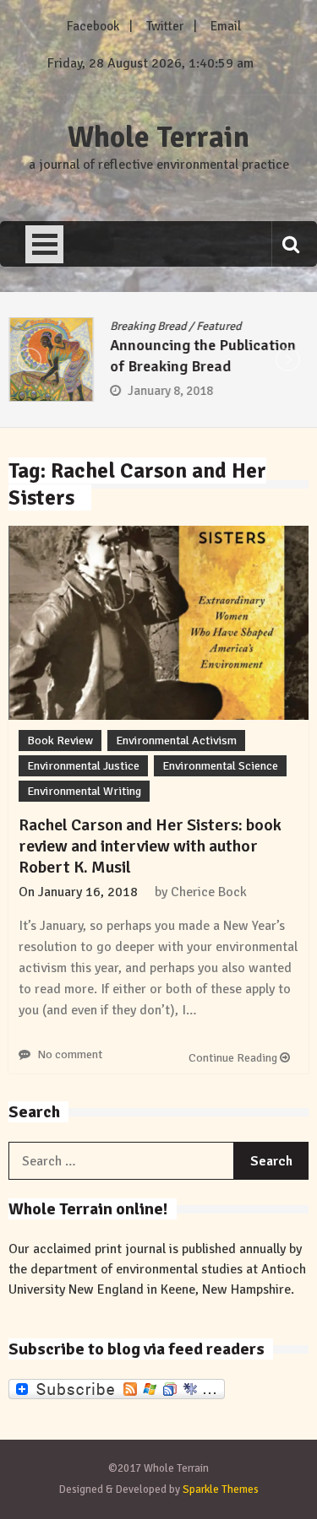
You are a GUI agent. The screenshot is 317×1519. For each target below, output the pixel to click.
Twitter (164, 26)
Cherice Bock (209, 892)
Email (225, 26)
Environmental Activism (176, 740)
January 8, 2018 (170, 390)
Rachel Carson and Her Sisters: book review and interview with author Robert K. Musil (150, 846)
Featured (218, 326)
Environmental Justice (83, 766)
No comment (69, 1054)
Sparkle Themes (221, 1489)
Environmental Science (220, 766)
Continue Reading (234, 1058)
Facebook (93, 26)
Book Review (60, 740)
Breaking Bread (148, 326)
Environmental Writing (84, 791)
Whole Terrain (158, 137)
